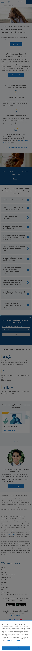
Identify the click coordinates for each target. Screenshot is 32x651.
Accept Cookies (16, 648)
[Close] (30, 622)
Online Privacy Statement (13, 640)
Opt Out (16, 643)
